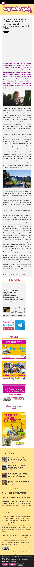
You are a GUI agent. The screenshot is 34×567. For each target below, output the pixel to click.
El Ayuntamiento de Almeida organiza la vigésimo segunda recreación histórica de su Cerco (19, 475)
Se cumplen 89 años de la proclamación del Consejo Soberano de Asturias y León (17, 459)
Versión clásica (17, 2)
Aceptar (5, 564)
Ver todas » (16, 488)
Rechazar (13, 564)
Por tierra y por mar (19, 274)
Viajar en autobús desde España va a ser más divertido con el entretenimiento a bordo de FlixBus (16, 24)
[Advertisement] (17, 47)
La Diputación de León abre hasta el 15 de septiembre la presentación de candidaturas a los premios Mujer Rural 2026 (13, 287)
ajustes (14, 561)
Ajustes (20, 564)
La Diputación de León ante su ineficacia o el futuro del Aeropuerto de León (18, 467)
